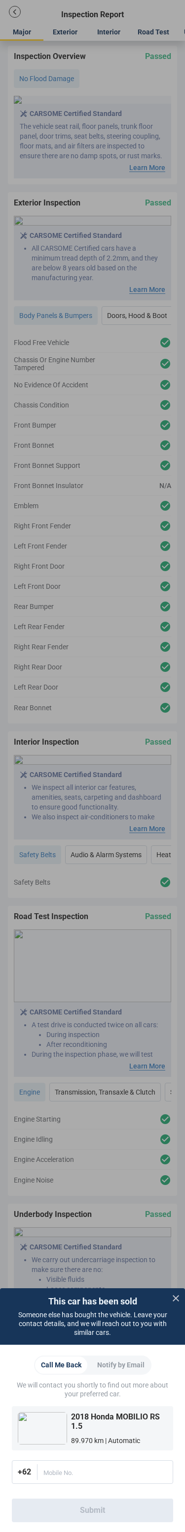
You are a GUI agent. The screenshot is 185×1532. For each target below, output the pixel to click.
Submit (92, 1510)
